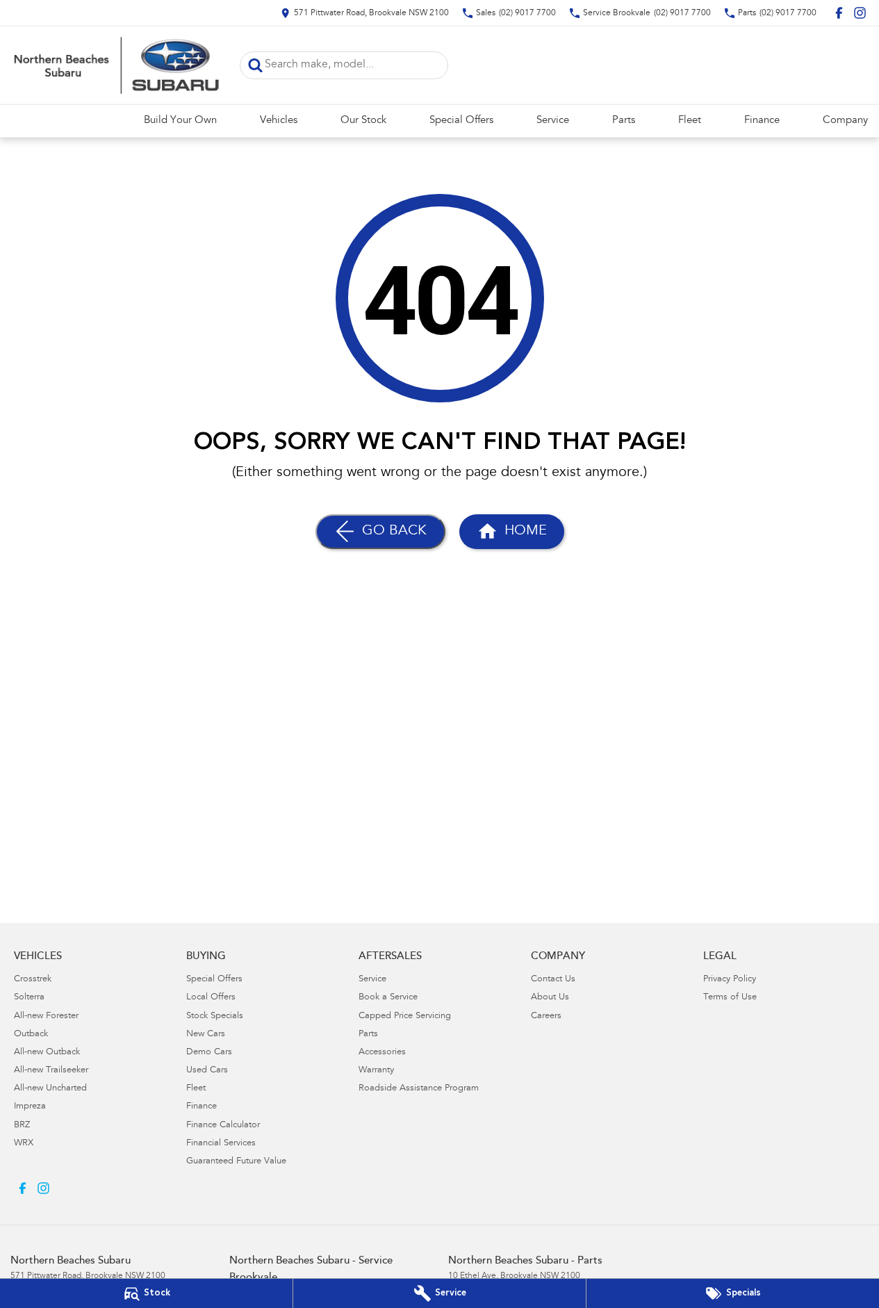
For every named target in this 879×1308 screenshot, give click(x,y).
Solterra (29, 997)
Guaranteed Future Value (236, 1161)
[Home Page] (114, 65)
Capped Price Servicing (405, 1016)
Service (552, 120)
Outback (31, 1034)
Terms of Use (730, 997)
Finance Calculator (223, 1125)
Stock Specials (214, 1016)
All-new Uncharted (50, 1088)
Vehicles (278, 120)
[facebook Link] (839, 13)
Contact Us (553, 979)
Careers (546, 1016)
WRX (23, 1143)
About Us (550, 997)
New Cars (205, 1034)
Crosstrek (32, 979)
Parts (623, 120)
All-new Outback (47, 1052)
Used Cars (207, 1070)
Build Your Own (180, 120)
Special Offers (461, 120)
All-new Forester (46, 1016)
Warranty (376, 1070)
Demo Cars (209, 1052)
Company (845, 120)
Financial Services (221, 1143)
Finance (762, 120)
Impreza (30, 1106)
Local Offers (211, 997)
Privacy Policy (729, 979)
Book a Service (388, 997)
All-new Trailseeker (51, 1070)
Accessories (382, 1052)
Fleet (689, 120)
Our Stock (363, 120)
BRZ (22, 1125)
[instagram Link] (860, 13)
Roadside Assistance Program (419, 1088)
